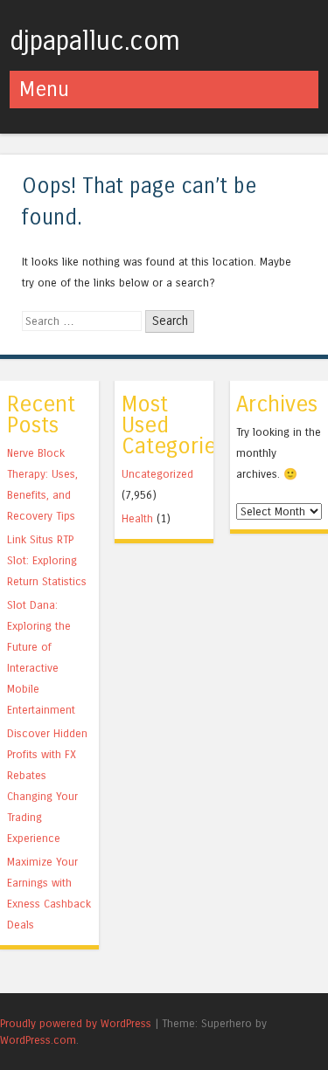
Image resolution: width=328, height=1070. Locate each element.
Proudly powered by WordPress (75, 1023)
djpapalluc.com (95, 41)
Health (137, 518)
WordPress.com (38, 1039)
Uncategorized (157, 473)
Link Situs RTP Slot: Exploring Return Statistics (47, 560)
